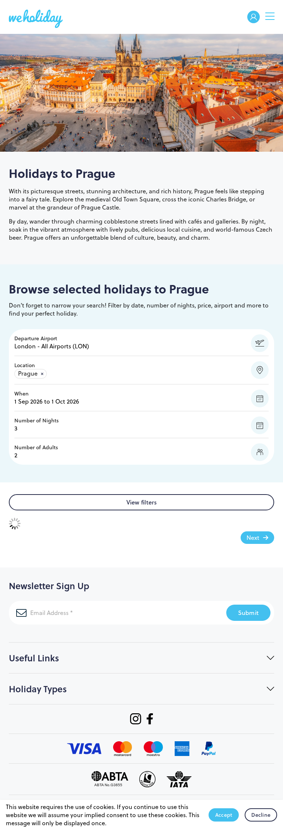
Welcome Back (253, 17)
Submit (248, 612)
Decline (260, 815)
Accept (224, 815)
